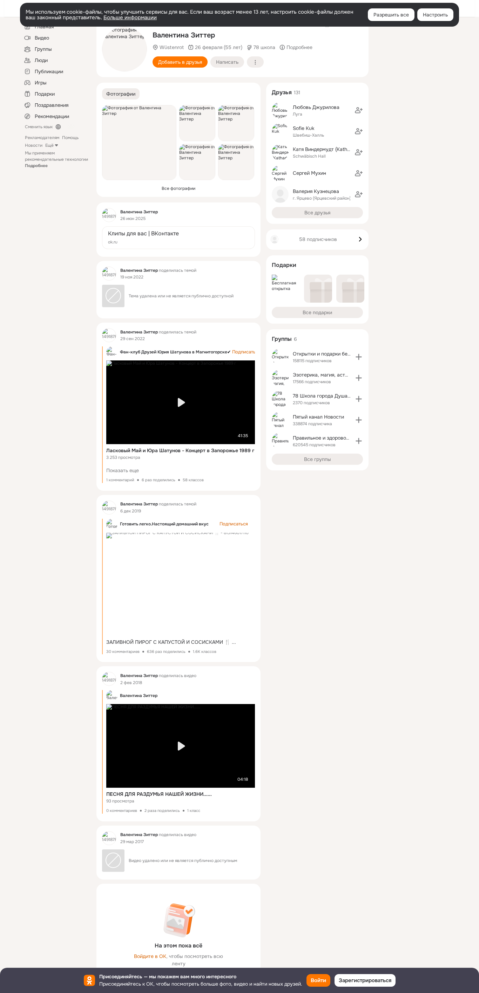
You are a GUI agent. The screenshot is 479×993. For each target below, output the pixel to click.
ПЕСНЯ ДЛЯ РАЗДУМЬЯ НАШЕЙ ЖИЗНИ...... (159, 794)
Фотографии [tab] (120, 94)
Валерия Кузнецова (316, 191)
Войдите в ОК (150, 956)
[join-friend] (359, 110)
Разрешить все (391, 15)
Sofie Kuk (303, 128)
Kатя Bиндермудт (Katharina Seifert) (334, 149)
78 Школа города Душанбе (324, 396)
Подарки (284, 265)
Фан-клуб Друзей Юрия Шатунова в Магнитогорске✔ (175, 352)
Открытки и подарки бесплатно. (330, 354)
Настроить (435, 15)
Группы (282, 339)
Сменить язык (39, 127)
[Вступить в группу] (359, 357)
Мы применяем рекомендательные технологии (56, 159)
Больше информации (130, 17)
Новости (33, 145)
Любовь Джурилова (316, 107)
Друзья (282, 92)
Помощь (70, 137)
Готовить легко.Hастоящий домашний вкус (164, 524)
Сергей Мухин (309, 173)
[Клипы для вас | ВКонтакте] (178, 238)
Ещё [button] (49, 145)
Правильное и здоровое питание (331, 438)
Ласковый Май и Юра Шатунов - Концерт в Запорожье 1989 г (180, 450)
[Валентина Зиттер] (109, 215)
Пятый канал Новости (318, 417)
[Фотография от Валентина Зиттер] (124, 49)
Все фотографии (178, 188)
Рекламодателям (42, 137)
